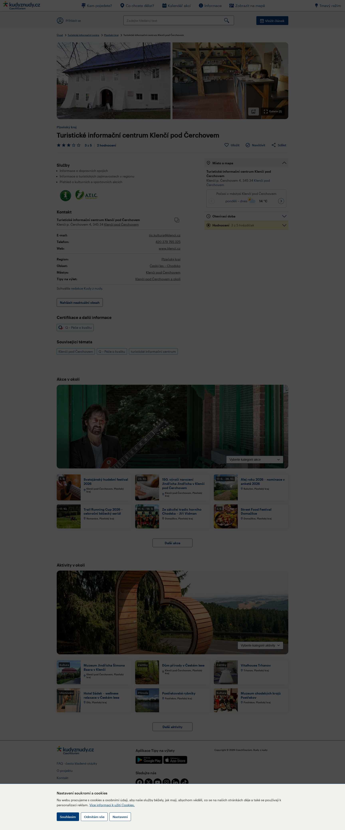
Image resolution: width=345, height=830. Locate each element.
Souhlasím (68, 817)
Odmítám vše (94, 817)
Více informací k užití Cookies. (112, 805)
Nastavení (120, 817)
